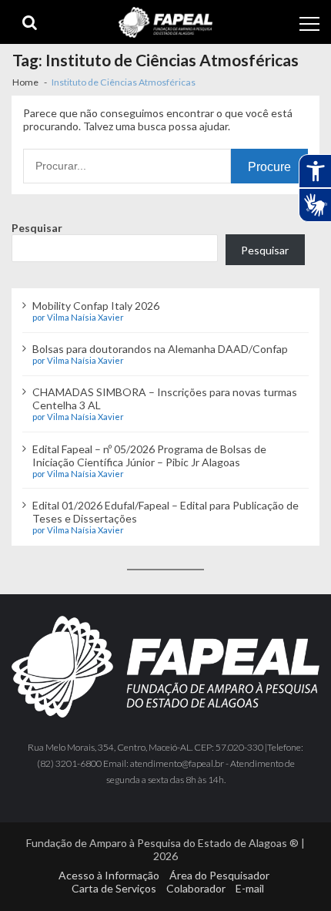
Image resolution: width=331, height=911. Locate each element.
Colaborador (196, 888)
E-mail (250, 888)
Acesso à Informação (109, 875)
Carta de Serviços (114, 888)
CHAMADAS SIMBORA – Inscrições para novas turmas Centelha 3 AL (164, 398)
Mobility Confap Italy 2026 (95, 305)
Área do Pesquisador (219, 875)
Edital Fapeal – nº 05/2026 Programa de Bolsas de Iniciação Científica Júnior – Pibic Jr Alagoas (149, 455)
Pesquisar (37, 227)
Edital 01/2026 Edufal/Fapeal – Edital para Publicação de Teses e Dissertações (165, 512)
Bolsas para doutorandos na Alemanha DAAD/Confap (160, 348)
